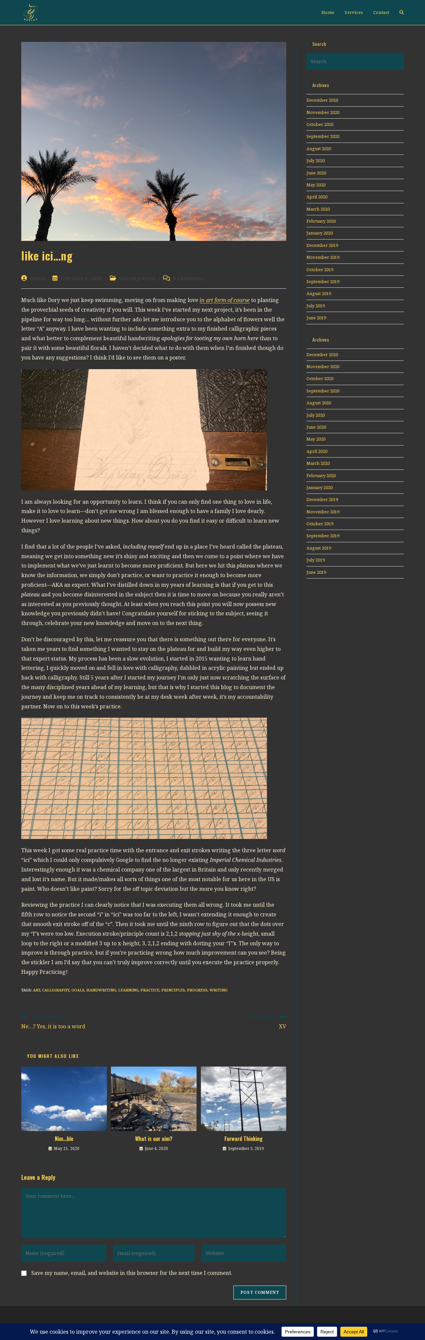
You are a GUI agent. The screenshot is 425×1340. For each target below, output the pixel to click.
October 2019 (319, 269)
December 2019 (322, 245)
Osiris (37, 278)
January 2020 (319, 233)
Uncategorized (137, 278)
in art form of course (225, 300)
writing (218, 989)
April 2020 (316, 197)
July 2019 (315, 306)
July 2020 (315, 160)
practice (149, 989)
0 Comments (188, 278)
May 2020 (315, 185)
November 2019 (322, 257)
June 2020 (316, 173)
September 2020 (322, 136)
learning (128, 989)
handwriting (101, 989)
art (36, 989)
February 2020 (321, 221)
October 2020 (319, 124)
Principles (173, 989)
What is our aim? (153, 1138)
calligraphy (55, 989)
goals (77, 989)
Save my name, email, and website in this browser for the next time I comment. (131, 1273)
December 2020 (322, 100)
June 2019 (316, 318)
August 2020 (318, 149)
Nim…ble (64, 1138)
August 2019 (318, 293)
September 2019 (322, 281)
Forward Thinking (243, 1138)
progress (197, 989)
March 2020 (318, 209)
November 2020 (322, 112)
